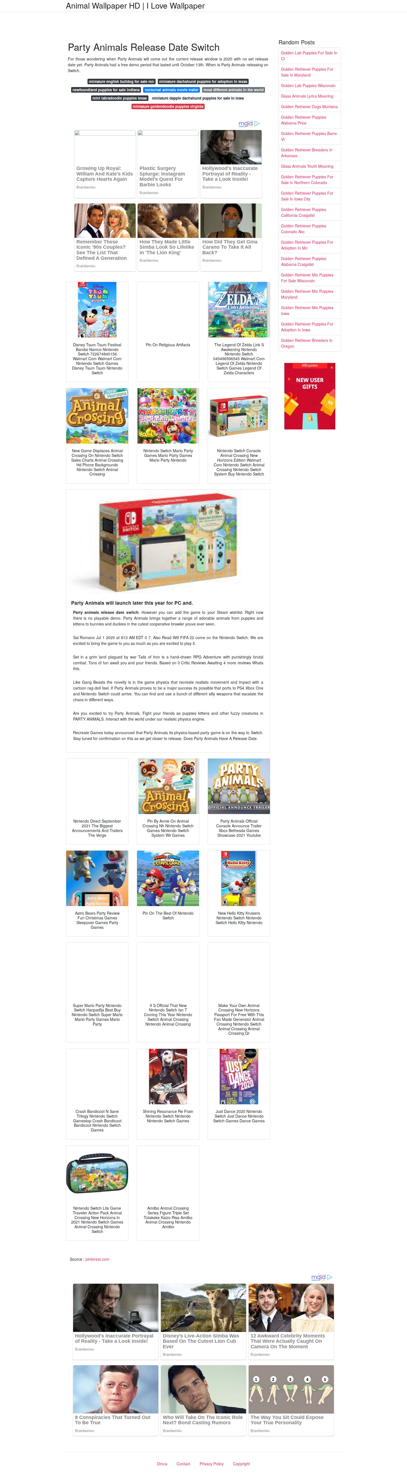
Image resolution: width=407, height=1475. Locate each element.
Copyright (241, 1463)
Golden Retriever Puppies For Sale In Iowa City (307, 196)
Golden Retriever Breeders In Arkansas (307, 152)
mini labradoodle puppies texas (119, 98)
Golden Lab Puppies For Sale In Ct (309, 55)
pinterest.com (97, 1259)
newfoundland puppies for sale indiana (106, 89)
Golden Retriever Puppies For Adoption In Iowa (307, 326)
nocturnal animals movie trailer (172, 89)
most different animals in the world (234, 89)
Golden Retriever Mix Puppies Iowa (307, 310)
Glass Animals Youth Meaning (307, 166)
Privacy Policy (212, 1463)
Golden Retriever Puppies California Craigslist (303, 212)
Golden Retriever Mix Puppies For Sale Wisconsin (307, 277)
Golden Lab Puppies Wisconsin (308, 85)
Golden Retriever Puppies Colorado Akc (303, 228)
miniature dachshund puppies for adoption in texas (203, 81)
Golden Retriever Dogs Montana (309, 106)
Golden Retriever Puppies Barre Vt (309, 136)
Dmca (162, 1463)
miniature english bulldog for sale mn (121, 81)
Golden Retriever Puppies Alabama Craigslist (303, 261)
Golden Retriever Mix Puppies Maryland (307, 294)
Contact (183, 1463)
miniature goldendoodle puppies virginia (168, 106)
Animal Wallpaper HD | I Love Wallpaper (135, 5)
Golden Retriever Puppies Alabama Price (303, 120)
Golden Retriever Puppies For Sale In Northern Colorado (307, 179)
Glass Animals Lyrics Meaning (307, 96)
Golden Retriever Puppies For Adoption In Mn (307, 245)
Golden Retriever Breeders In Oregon (307, 343)
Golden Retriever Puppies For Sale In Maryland (307, 72)
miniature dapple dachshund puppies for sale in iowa (198, 98)
